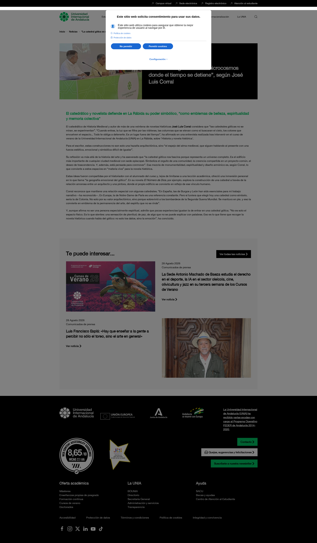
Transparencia (136, 506)
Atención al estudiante (246, 3)
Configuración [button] (158, 59)
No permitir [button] (126, 46)
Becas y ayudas (205, 495)
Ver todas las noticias (232, 254)
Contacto (246, 441)
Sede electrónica (188, 3)
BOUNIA (133, 491)
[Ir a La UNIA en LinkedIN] (85, 528)
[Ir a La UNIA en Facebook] (62, 528)
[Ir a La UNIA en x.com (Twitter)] (77, 528)
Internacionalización (218, 16)
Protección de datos (98, 517)
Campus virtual (163, 3)
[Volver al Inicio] (74, 16)
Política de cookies (171, 517)
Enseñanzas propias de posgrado (79, 495)
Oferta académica (74, 483)
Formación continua (71, 499)
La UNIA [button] (241, 16)
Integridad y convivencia (207, 517)
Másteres (64, 491)
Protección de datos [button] (122, 38)
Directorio (133, 495)
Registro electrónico (215, 3)
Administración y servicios (143, 503)
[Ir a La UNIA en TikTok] (101, 528)
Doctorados (66, 506)
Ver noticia (168, 299)
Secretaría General (139, 499)
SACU (199, 491)
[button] (256, 16)
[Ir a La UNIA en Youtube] (93, 528)
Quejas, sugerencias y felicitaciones (230, 452)
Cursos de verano (69, 503)
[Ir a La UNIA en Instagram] (69, 528)
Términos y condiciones (135, 517)
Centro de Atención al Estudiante (215, 499)
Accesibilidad (67, 517)
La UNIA (134, 483)
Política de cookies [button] (122, 33)
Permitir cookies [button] (158, 46)
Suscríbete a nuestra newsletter (233, 463)
